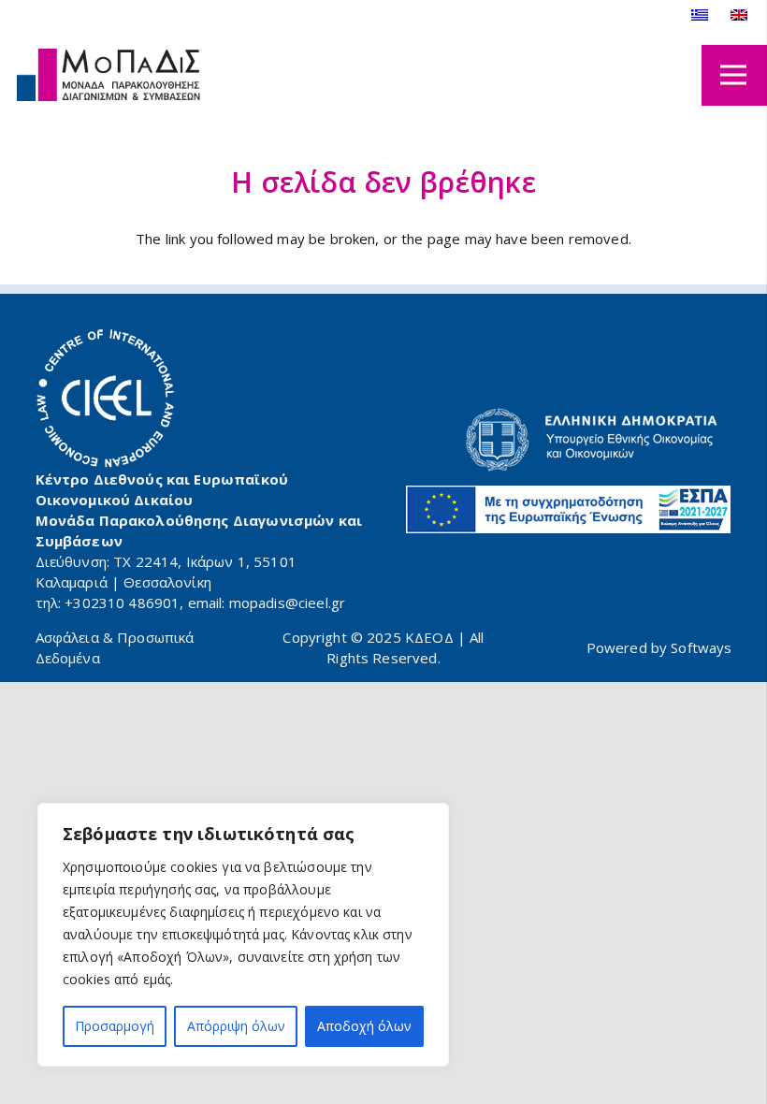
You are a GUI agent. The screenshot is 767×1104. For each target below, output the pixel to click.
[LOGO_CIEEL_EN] (106, 398)
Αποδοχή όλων (364, 1026)
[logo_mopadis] (108, 75)
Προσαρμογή (114, 1026)
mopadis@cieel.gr (287, 602)
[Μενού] (733, 74)
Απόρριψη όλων (236, 1026)
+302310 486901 (122, 602)
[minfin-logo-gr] (568, 440)
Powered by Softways (659, 647)
